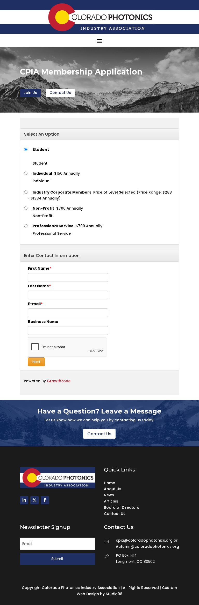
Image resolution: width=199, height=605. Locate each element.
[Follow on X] (34, 500)
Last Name (38, 286)
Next (36, 361)
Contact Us (60, 92)
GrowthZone (58, 380)
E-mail (34, 303)
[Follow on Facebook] (45, 500)
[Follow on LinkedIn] (24, 500)
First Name (38, 268)
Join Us (30, 92)
